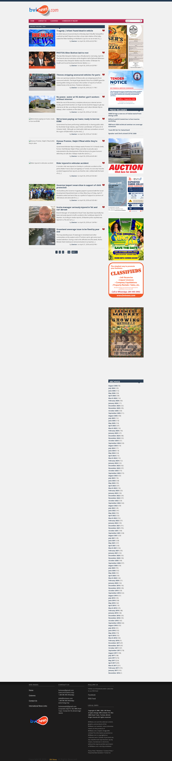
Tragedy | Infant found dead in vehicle (75, 30)
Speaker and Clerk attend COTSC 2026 (122, 134)
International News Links (38, 706)
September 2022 (114, 503)
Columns (32, 695)
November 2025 (114, 408)
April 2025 (112, 426)
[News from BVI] (44, 16)
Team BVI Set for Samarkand (119, 130)
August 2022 (112, 506)
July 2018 (111, 628)
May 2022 (111, 513)
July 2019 (111, 598)
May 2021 (111, 543)
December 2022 (114, 496)
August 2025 (112, 416)
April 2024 (112, 456)
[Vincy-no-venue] (126, 260)
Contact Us (42, 21)
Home (32, 21)
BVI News (53, 759)
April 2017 (112, 663)
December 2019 (114, 586)
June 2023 (111, 481)
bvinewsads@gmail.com (67, 706)
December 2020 (114, 556)
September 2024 (114, 443)
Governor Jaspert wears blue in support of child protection (79, 186)
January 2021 (113, 553)
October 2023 (113, 471)
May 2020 (111, 573)
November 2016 (114, 673)
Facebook (91, 695)
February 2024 (113, 461)
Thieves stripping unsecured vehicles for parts (78, 75)
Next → (74, 252)
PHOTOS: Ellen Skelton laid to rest (72, 52)
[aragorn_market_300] (126, 357)
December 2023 (114, 466)
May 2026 (111, 393)
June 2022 (111, 511)
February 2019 (113, 611)
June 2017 (111, 658)
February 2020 (113, 581)
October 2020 (113, 561)
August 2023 (112, 476)
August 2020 (112, 566)
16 (69, 252)
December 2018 (114, 616)
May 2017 (111, 661)
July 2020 (111, 568)
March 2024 (112, 458)
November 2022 (114, 498)
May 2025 (111, 423)
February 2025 (113, 431)
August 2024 (112, 446)
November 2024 (114, 438)
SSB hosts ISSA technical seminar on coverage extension (125, 126)
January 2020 (113, 583)
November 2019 (114, 588)
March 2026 (112, 398)
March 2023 (112, 488)
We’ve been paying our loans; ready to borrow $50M (78, 120)
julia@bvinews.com (66, 698)
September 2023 (114, 473)
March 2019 (112, 608)
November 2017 (114, 646)
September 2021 (114, 533)
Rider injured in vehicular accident (73, 163)
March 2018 (112, 638)
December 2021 (114, 526)
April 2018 (112, 636)
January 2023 (113, 493)
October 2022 (113, 501)
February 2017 (113, 668)
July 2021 (111, 538)
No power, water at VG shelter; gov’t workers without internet (78, 98)
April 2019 (112, 606)
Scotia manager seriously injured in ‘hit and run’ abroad (77, 208)
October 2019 (113, 591)
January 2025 (113, 433)
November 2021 (114, 528)
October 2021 (113, 531)
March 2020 (112, 578)
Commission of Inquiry (70, 21)
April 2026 (112, 396)
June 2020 (111, 571)
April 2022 (112, 516)
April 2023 (112, 486)
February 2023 (113, 491)
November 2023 (114, 468)
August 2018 (112, 625)
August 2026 (112, 386)
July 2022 (111, 508)
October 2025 (113, 411)
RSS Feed (92, 698)
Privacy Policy (91, 750)
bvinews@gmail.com (66, 690)
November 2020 (114, 558)
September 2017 (114, 650)
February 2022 (113, 521)
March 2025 (112, 428)
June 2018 (111, 631)
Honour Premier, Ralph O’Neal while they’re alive (77, 142)
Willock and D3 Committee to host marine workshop (123, 120)
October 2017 (113, 648)
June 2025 (111, 421)
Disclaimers (100, 750)
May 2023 (111, 483)
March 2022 (112, 518)
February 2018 (113, 641)
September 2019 (114, 593)
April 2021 (112, 546)
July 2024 (111, 448)
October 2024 (113, 441)
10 (103, 140)
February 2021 (113, 551)
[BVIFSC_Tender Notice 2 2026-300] (126, 105)
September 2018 (114, 623)
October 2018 (113, 621)
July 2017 (111, 655)
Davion (74, 41)
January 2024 (113, 463)
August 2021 (112, 536)
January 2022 (113, 523)
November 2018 (114, 618)
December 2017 (114, 643)
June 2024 (111, 451)
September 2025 (114, 413)
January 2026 (113, 403)
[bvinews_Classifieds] (126, 297)
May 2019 (111, 603)
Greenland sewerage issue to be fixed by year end (78, 230)
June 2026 (111, 391)
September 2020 (114, 563)
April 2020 (112, 576)
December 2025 (114, 406)
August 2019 (112, 596)
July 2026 (111, 388)
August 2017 (112, 653)
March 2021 (112, 548)
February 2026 (113, 401)
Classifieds (54, 21)
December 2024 (114, 436)
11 (103, 228)
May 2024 (111, 453)
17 (103, 29)
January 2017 (113, 670)
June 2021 (111, 541)
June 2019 (111, 600)
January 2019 (113, 613)
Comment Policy (108, 750)
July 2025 (111, 418)
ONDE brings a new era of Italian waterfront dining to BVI (124, 115)
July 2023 (111, 478)
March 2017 (112, 666)
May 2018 (111, 633)
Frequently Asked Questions (95, 752)
